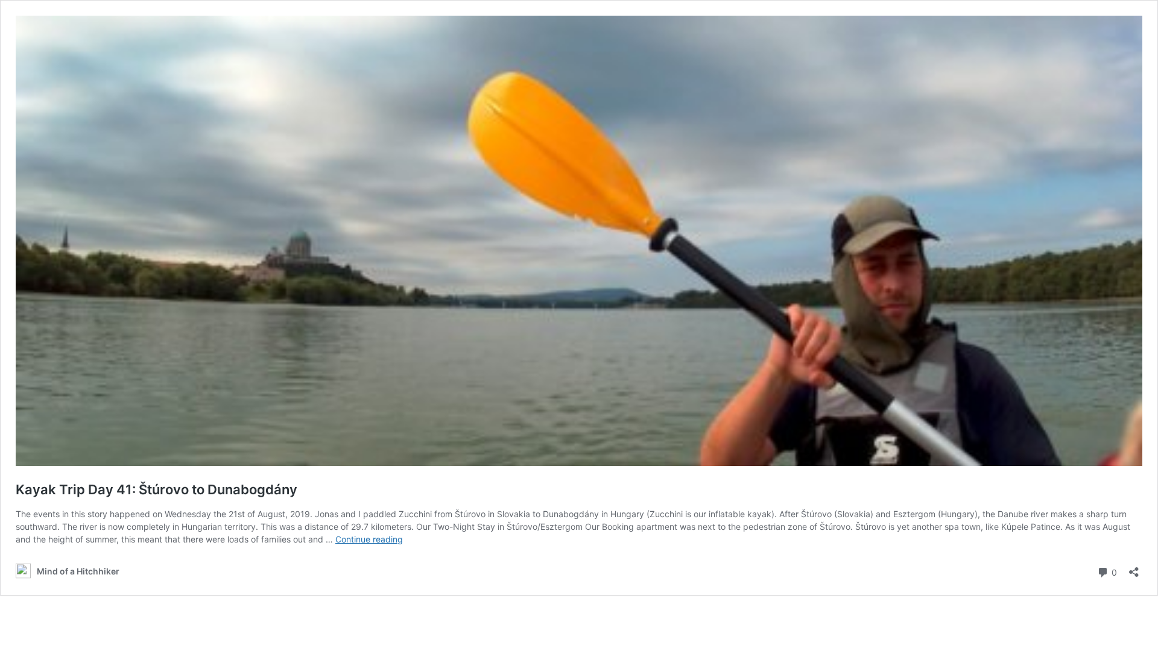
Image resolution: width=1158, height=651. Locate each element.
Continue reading (369, 539)
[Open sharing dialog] (1133, 568)
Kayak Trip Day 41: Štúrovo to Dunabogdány (156, 489)
